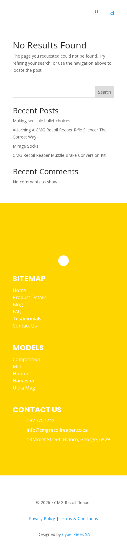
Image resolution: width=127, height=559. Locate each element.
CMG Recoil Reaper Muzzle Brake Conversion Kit (59, 155)
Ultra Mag (24, 387)
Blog (18, 304)
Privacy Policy (42, 518)
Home (19, 290)
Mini (17, 366)
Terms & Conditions (79, 518)
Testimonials (27, 318)
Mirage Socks (25, 146)
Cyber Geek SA (76, 534)
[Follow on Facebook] (63, 260)
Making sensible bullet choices (41, 120)
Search (104, 92)
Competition (26, 359)
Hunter (21, 373)
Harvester (24, 380)
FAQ (17, 311)
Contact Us (25, 325)
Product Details (30, 297)
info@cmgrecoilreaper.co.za (57, 430)
